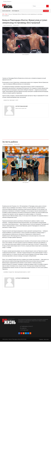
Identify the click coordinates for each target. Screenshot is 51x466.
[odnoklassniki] (43, 1)
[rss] (48, 1)
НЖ (3, 14)
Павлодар (12, 100)
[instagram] (41, 1)
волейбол (6, 272)
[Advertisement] (25, 67)
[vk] (46, 1)
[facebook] (40, 1)
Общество (11, 272)
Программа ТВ (15, 10)
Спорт (6, 14)
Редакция (41, 339)
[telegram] (45, 1)
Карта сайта (46, 339)
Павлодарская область (21, 272)
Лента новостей (6, 10)
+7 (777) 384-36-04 (24, 330)
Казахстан (6, 100)
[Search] (47, 6)
